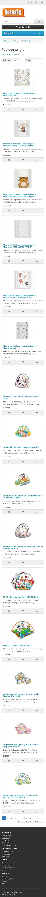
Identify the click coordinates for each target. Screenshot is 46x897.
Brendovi (5, 863)
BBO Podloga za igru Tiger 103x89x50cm (21, 597)
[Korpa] (39, 2)
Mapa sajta (5, 856)
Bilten (4, 884)
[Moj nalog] (32, 2)
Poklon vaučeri (7, 865)
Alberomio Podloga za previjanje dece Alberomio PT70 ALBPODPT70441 (19, 296)
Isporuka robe (6, 843)
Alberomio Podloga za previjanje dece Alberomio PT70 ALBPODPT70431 (19, 246)
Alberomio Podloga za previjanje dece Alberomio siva (19, 347)
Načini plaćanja (7, 836)
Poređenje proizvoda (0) (11, 55)
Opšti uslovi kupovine (9, 845)
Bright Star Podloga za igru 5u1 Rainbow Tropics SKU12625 (21, 745)
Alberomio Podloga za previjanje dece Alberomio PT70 (19, 94)
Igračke (13, 41)
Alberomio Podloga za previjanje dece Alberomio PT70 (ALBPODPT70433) (19, 195)
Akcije (4, 870)
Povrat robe (6, 854)
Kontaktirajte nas (7, 852)
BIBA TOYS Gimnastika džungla (16, 645)
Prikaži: (28, 60)
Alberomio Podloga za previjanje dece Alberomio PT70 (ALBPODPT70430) (19, 145)
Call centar (5, 840)
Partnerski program (8, 868)
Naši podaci (6, 838)
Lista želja (5, 881)
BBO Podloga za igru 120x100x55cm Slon (21, 447)
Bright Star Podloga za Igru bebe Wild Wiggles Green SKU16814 (20, 796)
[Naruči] (42, 2)
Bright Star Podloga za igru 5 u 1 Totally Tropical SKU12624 (21, 695)
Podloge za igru (26, 41)
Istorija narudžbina (8, 879)
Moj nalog (5, 877)
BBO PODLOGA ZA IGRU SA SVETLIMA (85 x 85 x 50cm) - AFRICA (23, 547)
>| (38, 818)
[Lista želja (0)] (36, 2)
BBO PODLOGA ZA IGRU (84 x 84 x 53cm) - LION (21, 397)
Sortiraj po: (6, 60)
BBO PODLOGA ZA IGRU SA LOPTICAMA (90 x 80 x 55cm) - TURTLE (22, 497)
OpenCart (18, 892)
